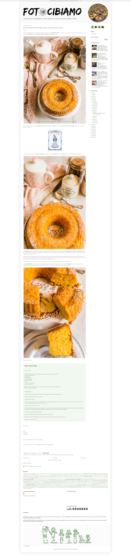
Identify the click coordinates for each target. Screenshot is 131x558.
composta (101, 476)
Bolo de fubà (36, 454)
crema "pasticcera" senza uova (54, 478)
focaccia (61, 481)
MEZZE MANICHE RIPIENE (102, 80)
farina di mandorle (104, 480)
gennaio (94, 122)
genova (83, 481)
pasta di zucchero (72, 484)
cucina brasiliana (45, 454)
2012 (93, 137)
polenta (67, 485)
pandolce (52, 484)
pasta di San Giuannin (66, 125)
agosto (94, 108)
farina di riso (27, 481)
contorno (40, 478)
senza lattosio (71, 454)
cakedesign (25, 476)
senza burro (46, 487)
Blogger (76, 549)
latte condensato (67, 265)
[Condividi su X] (45, 453)
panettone (61, 484)
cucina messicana (36, 479)
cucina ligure (27, 479)
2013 (93, 135)
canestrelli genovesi (59, 476)
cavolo (74, 476)
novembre (95, 103)
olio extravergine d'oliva (44, 484)
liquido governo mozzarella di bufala (77, 483)
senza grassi (64, 487)
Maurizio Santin (79, 473)
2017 (93, 129)
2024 (93, 96)
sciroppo (27, 487)
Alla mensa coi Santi (40, 32)
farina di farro (81, 480)
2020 (93, 124)
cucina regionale (51, 479)
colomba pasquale (95, 476)
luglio (94, 110)
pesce (24, 485)
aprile (94, 117)
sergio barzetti (84, 487)
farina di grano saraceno (89, 480)
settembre (95, 107)
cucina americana (104, 478)
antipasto (53, 474)
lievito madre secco (67, 483)
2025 (93, 94)
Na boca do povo (26, 434)
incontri (40, 483)
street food (94, 487)
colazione (40, 454)
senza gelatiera (52, 487)
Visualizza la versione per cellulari (55, 460)
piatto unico (33, 485)
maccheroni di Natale (87, 483)
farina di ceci (70, 480)
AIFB (24, 473)
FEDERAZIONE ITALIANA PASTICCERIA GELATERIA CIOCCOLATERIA (49, 473)
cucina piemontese (44, 479)
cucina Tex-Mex (97, 478)
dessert (68, 479)
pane (56, 484)
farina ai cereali (47, 480)
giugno (94, 111)
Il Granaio (72, 473)
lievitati (44, 483)
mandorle (101, 483)
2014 (93, 134)
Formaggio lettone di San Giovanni (42, 125)
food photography (57, 454)
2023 (93, 97)
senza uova (77, 487)
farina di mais (50, 454)
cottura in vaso (45, 478)
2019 (93, 126)
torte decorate (104, 487)
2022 (93, 99)
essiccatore (97, 479)
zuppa (29, 488)
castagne (69, 476)
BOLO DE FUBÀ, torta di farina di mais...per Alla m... (99, 114)
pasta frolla (89, 484)
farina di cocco (75, 480)
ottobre (94, 105)
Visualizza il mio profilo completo (29, 495)
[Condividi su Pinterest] (48, 453)
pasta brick (65, 484)
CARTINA (56, 153)
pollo (71, 485)
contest (32, 478)
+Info (78, 0)
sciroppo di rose (33, 487)
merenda (62, 454)
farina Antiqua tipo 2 (41, 480)
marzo (94, 119)
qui (30, 370)
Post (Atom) (29, 463)
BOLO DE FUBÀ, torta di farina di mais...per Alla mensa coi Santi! (43, 28)
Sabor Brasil (25, 432)
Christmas (34, 473)
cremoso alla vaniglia (86, 478)
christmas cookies (79, 476)
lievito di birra (51, 483)
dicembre (95, 102)
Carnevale (28, 473)
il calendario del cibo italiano (31, 483)
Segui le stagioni (98, 473)
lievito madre (59, 483)
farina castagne (55, 480)
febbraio (94, 121)
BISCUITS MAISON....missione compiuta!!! (101, 63)
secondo (40, 487)
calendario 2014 (32, 476)
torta (98, 487)
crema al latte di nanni (64, 478)
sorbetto (89, 487)
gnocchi (103, 481)
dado (63, 479)
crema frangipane (72, 478)
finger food (51, 481)
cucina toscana (58, 479)
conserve (26, 478)
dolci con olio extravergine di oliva (87, 479)
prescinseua (76, 485)
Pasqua (90, 473)
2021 (93, 100)
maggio (94, 116)
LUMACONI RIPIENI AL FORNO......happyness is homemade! (101, 54)
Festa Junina (25, 433)
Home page (94, 33)
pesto (28, 485)
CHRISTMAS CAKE (101, 45)
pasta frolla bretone (103, 484)
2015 (93, 132)
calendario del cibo (39, 476)
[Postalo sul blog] (44, 453)
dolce (75, 479)
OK (81, 0)
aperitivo (59, 474)
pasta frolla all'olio (95, 484)
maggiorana (94, 483)
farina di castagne (62, 480)
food (53, 454)
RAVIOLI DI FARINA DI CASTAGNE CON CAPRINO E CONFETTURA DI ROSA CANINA (102, 73)
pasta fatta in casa (80, 484)
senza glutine (66, 454)
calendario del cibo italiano (49, 476)
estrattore (102, 479)
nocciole (36, 484)
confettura (106, 476)
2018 (93, 127)
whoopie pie (25, 488)
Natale (85, 473)
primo (82, 485)
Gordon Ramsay (65, 473)
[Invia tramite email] (43, 453)
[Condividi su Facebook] (47, 453)
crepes (92, 478)
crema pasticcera (79, 478)
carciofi (65, 476)
